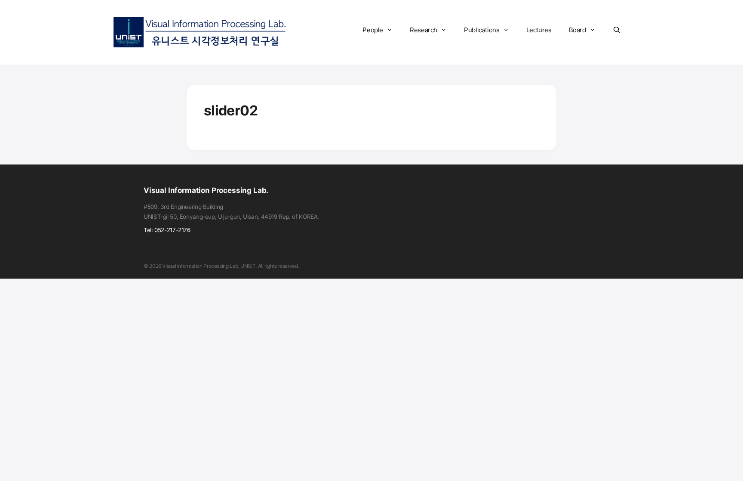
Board (577, 30)
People (372, 30)
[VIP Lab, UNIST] (200, 32)
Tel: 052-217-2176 (167, 230)
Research (423, 30)
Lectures (539, 30)
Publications (482, 30)
